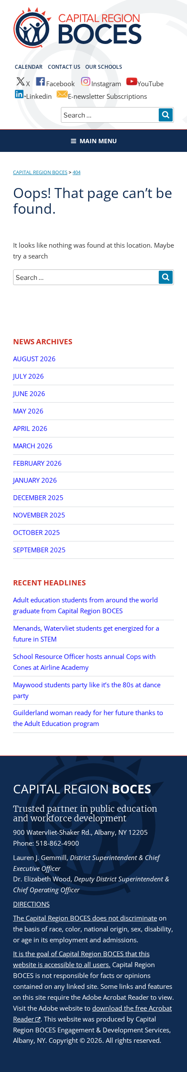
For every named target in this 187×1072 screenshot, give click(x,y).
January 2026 (35, 480)
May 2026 (28, 411)
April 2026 (30, 428)
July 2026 (28, 376)
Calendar (29, 67)
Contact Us (64, 67)
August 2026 (34, 358)
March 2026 (33, 445)
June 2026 (29, 393)
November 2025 (39, 515)
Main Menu (98, 141)
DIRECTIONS (31, 904)
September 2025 (39, 549)
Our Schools (103, 67)
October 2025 (36, 532)
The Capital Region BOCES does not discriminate (85, 918)
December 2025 (38, 497)
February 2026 (37, 463)
